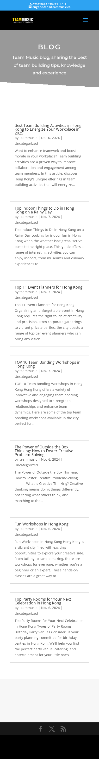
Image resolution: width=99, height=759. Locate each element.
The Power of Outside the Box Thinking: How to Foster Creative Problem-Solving (44, 450)
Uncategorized (26, 143)
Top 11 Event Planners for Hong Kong (48, 287)
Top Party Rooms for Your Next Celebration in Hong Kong (43, 601)
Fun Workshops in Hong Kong (41, 524)
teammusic (28, 137)
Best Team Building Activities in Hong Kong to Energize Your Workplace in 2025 (48, 129)
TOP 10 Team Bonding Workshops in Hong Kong (47, 364)
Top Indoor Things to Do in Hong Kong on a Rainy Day (44, 210)
